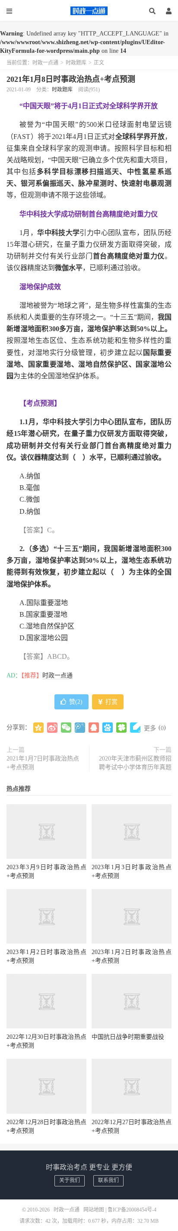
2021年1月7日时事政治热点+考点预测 (42, 762)
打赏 (111, 702)
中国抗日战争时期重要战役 (128, 1037)
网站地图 (93, 1210)
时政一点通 (89, 10)
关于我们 (69, 1180)
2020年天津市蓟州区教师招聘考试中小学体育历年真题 (135, 762)
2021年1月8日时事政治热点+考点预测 (70, 79)
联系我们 (108, 1180)
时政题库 (76, 63)
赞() (76, 702)
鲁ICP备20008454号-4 (132, 1210)
